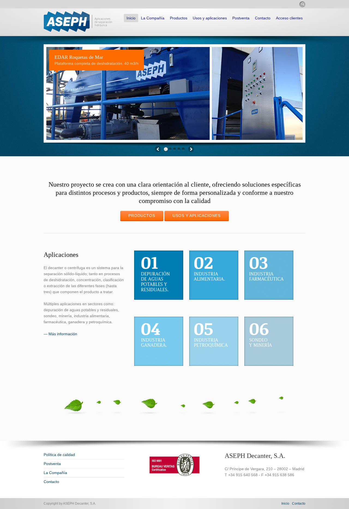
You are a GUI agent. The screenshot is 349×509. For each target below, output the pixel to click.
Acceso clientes (289, 18)
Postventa (240, 18)
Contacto (262, 18)
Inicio (131, 18)
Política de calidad (59, 454)
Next (191, 149)
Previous (158, 149)
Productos (178, 18)
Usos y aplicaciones (210, 18)
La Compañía (152, 18)
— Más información (60, 334)
